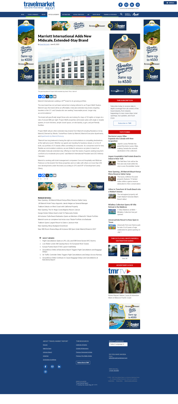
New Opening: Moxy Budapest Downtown (53, 226)
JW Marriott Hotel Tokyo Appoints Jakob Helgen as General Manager (63, 203)
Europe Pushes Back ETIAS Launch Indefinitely (59, 247)
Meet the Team (47, 348)
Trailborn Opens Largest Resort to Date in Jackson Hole (58, 223)
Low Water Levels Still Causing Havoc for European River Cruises (65, 244)
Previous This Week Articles (84, 356)
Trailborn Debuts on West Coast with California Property (58, 207)
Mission (45, 345)
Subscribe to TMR (124, 123)
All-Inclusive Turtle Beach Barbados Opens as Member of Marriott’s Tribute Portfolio (68, 216)
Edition (171, 3)
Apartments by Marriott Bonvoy (52, 136)
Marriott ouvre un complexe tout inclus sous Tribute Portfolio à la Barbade (64, 219)
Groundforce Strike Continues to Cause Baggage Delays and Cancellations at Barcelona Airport (70, 259)
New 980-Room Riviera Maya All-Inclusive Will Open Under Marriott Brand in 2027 (67, 229)
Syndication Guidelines (49, 359)
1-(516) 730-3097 (114, 370)
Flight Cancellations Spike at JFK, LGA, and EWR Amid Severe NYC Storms (69, 241)
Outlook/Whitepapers (82, 348)
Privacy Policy (119, 380)
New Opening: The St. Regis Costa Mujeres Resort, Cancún (59, 210)
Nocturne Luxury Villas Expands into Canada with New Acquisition (121, 138)
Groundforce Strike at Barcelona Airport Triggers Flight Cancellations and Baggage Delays (72, 251)
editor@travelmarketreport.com (118, 358)
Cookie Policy (111, 380)
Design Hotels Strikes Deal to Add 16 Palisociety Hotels (58, 213)
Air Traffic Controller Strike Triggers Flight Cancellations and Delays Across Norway (72, 255)
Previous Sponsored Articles (84, 352)
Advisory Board (47, 352)
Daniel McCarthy (45, 44)
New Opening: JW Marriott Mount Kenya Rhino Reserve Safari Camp (62, 200)
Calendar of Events (81, 345)
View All (124, 258)
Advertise (45, 356)
